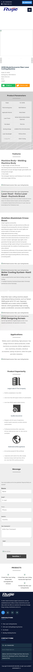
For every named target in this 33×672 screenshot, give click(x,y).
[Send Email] (8, 85)
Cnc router (5, 630)
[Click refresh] (6, 551)
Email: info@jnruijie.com (8, 649)
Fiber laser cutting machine (10, 624)
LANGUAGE (28, 2)
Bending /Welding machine (9, 633)
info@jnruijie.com (7, 4)
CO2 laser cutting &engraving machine (12, 627)
